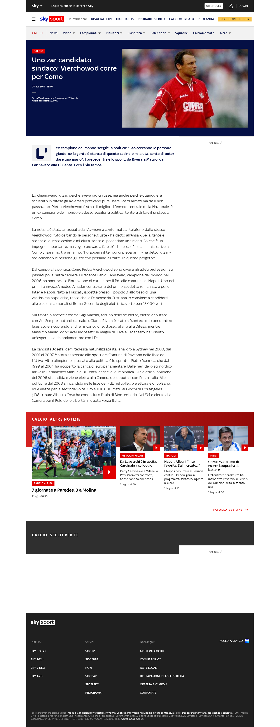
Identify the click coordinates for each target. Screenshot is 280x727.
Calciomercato (204, 33)
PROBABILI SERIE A (152, 19)
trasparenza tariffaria (194, 712)
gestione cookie (152, 651)
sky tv (90, 651)
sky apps (92, 659)
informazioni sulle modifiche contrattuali (151, 712)
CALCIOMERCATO (181, 19)
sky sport (38, 651)
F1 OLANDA (206, 19)
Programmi (93, 692)
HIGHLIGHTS (125, 19)
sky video (38, 667)
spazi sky (92, 684)
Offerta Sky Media (153, 684)
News (54, 33)
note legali (148, 667)
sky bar (91, 676)
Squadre (181, 33)
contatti (228, 712)
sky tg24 (37, 659)
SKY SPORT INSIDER (234, 19)
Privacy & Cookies (115, 712)
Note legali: (147, 641)
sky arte (37, 676)
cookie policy (150, 659)
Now (88, 667)
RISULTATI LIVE (102, 19)
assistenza (214, 712)
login (243, 5)
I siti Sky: (36, 641)
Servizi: (89, 641)
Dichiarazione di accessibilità (162, 676)
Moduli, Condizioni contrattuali (86, 712)
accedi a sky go (231, 640)
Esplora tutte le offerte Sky (72, 5)
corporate (148, 692)
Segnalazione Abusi (132, 718)
